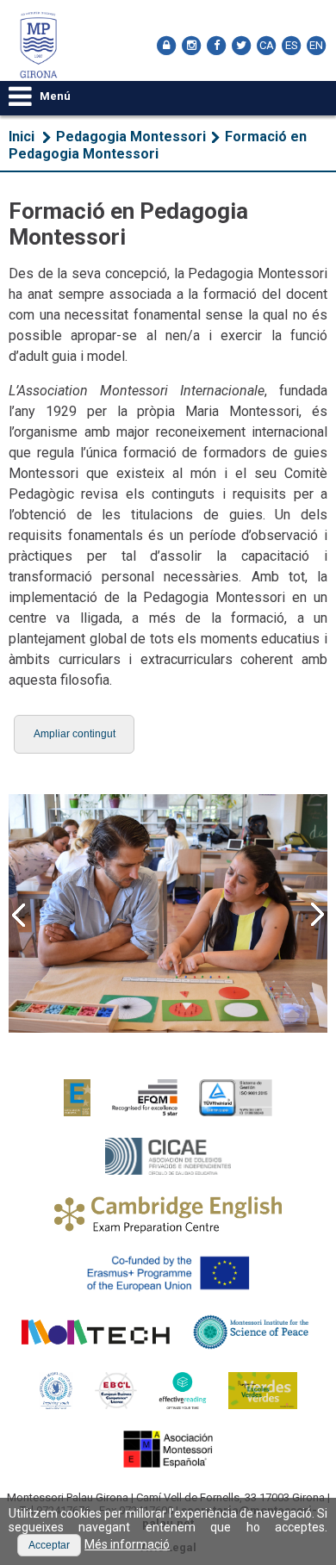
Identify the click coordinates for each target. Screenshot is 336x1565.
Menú (55, 96)
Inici (21, 136)
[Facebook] (216, 45)
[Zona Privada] (166, 45)
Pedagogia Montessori (131, 136)
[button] (74, 734)
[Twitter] (241, 45)
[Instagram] (191, 45)
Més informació (127, 1544)
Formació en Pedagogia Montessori (158, 145)
